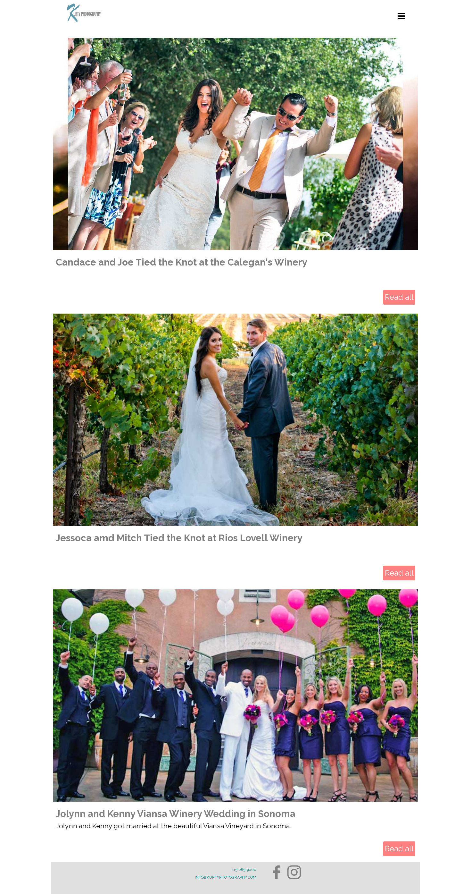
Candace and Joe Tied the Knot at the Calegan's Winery (181, 262)
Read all (399, 297)
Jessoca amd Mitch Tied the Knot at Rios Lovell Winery (179, 538)
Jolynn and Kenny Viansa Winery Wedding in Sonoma (175, 813)
